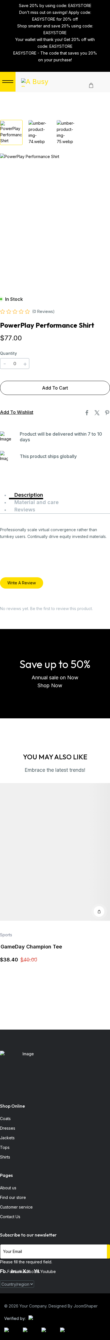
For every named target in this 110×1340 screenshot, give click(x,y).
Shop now (51, 685)
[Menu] (8, 82)
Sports (6, 934)
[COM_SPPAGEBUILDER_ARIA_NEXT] (56, 66)
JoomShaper (86, 1306)
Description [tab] (28, 495)
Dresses (7, 1128)
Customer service (16, 1207)
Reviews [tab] (24, 510)
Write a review (21, 582)
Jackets (7, 1137)
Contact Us (10, 1216)
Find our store (13, 1197)
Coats (5, 1118)
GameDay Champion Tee (31, 947)
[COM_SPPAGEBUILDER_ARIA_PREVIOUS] (53, 66)
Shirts (5, 1157)
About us (8, 1187)
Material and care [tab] (36, 502)
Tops (5, 1147)
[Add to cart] (99, 911)
